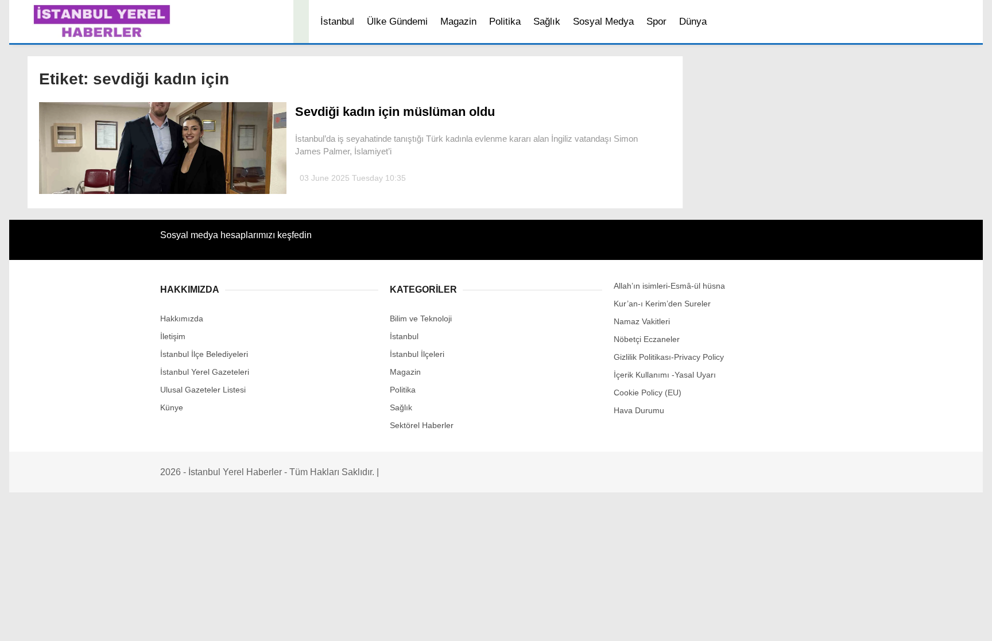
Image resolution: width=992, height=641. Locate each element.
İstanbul (874, 350)
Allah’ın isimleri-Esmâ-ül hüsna (669, 285)
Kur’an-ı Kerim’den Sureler (909, 441)
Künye (171, 407)
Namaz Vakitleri (890, 558)
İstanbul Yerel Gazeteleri (204, 371)
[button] (303, 21)
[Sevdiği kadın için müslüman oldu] (162, 191)
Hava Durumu (639, 410)
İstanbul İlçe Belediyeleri (204, 354)
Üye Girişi (879, 111)
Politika (873, 258)
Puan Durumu (887, 582)
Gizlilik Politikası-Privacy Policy (669, 357)
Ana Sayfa (881, 63)
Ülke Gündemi (887, 373)
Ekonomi (876, 464)
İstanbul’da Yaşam (894, 212)
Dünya (872, 281)
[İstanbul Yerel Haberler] (101, 36)
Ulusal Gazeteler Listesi (203, 389)
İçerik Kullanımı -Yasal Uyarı (665, 374)
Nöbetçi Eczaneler (904, 534)
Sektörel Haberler (892, 487)
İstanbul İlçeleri (888, 396)
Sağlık (872, 327)
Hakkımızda (181, 318)
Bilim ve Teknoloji (892, 235)
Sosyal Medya (887, 165)
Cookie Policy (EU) (647, 392)
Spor (656, 21)
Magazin (876, 189)
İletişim (172, 336)
